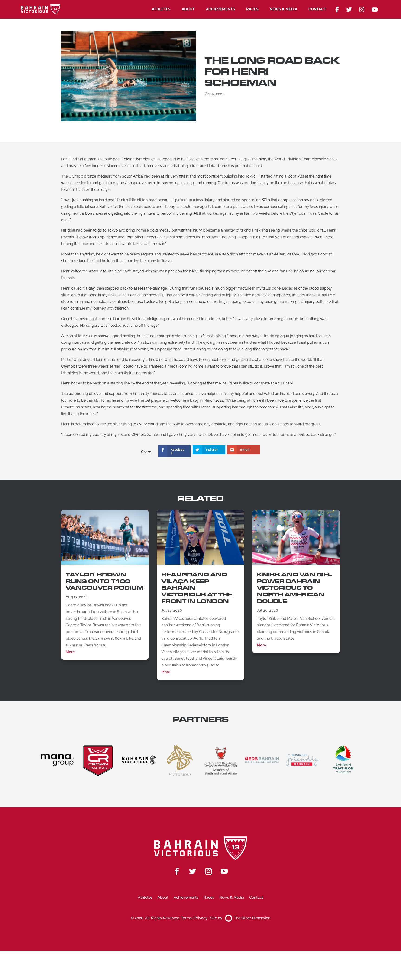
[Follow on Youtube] (224, 871)
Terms (186, 918)
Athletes (161, 9)
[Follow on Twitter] (193, 871)
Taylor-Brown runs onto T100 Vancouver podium (104, 581)
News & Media (283, 9)
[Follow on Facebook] (177, 871)
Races (252, 9)
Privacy (200, 918)
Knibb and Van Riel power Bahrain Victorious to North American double (294, 588)
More (70, 652)
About (188, 9)
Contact (317, 9)
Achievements (220, 9)
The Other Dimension (252, 918)
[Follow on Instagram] (208, 871)
